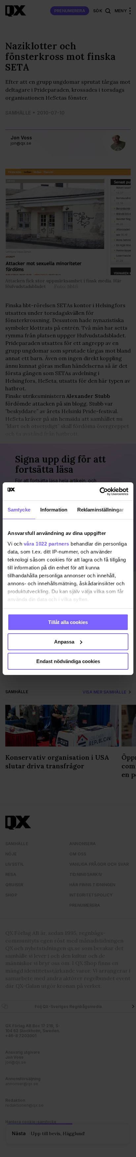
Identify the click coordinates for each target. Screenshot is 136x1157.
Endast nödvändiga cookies (68, 661)
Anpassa (64, 642)
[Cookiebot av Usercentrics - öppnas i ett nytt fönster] (99, 491)
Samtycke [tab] (19, 509)
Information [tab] (53, 509)
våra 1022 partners (46, 543)
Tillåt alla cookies (68, 622)
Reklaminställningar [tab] (100, 509)
